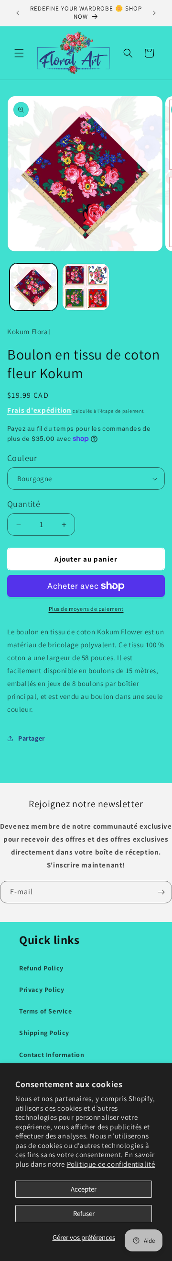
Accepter (84, 1188)
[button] (19, 53)
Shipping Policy (44, 1032)
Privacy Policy (41, 989)
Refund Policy (41, 968)
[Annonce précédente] (17, 12)
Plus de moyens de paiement (86, 608)
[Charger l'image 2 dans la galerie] (86, 287)
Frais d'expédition (39, 410)
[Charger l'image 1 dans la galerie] (33, 287)
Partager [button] (31, 738)
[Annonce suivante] (154, 12)
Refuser (84, 1213)
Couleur (22, 457)
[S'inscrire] (161, 892)
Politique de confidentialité (111, 1164)
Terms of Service (45, 1011)
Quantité (23, 503)
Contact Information (51, 1054)
